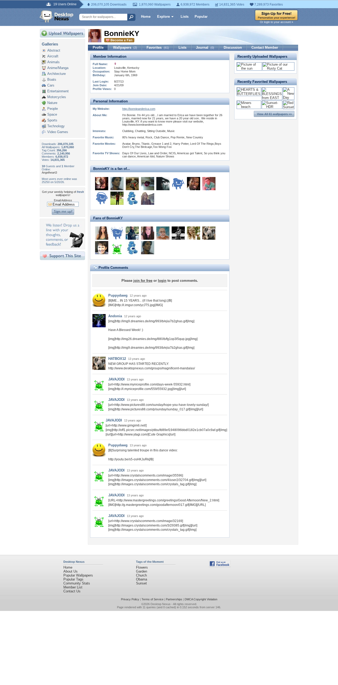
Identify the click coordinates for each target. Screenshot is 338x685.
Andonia (115, 316)
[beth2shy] (102, 183)
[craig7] (117, 198)
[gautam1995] (102, 198)
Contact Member (264, 47)
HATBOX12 (117, 359)
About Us (70, 571)
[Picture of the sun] (249, 68)
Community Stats (76, 583)
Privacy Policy (130, 599)
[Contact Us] (64, 246)
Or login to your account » (276, 22)
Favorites (158, 47)
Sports (52, 120)
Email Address (63, 200)
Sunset (141, 583)
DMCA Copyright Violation (201, 599)
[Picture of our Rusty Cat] (278, 68)
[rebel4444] (132, 183)
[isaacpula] (209, 183)
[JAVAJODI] (117, 248)
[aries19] (163, 233)
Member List (72, 587)
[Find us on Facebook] (220, 566)
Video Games (57, 132)
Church (141, 575)
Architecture (56, 74)
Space (52, 114)
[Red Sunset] (288, 107)
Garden (141, 571)
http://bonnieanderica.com (138, 108)
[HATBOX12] (209, 233)
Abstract (53, 50)
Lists (185, 17)
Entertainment (58, 91)
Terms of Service (152, 599)
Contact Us (72, 591)
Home (146, 17)
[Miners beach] (249, 107)
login (162, 281)
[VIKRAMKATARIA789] (117, 183)
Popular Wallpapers (78, 575)
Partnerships (174, 599)
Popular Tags (73, 579)
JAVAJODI (116, 379)
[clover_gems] (178, 233)
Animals (53, 62)
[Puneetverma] (147, 183)
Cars (50, 85)
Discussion (233, 47)
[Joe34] (117, 233)
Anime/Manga (57, 68)
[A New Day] (288, 97)
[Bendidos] (147, 198)
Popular (201, 17)
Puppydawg (118, 295)
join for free (142, 281)
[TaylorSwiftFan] (193, 233)
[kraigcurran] (132, 233)
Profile (98, 47)
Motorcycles (56, 97)
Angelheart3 (49, 172)
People (52, 109)
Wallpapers (125, 47)
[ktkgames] (163, 183)
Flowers (142, 567)
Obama (141, 579)
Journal (205, 47)
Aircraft (52, 56)
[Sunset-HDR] (272, 107)
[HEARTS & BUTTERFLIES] (249, 94)
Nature (52, 103)
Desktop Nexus (161, 604)
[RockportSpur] (102, 248)
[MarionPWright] (102, 233)
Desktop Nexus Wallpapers (56, 16)
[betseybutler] (132, 198)
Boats (51, 79)
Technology (56, 126)
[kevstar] (193, 183)
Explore (163, 17)
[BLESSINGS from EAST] (272, 98)
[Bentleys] (147, 233)
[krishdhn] (178, 183)
